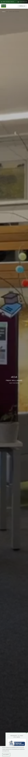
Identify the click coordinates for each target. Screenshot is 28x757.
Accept (6, 754)
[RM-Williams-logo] (3, 5)
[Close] (26, 732)
